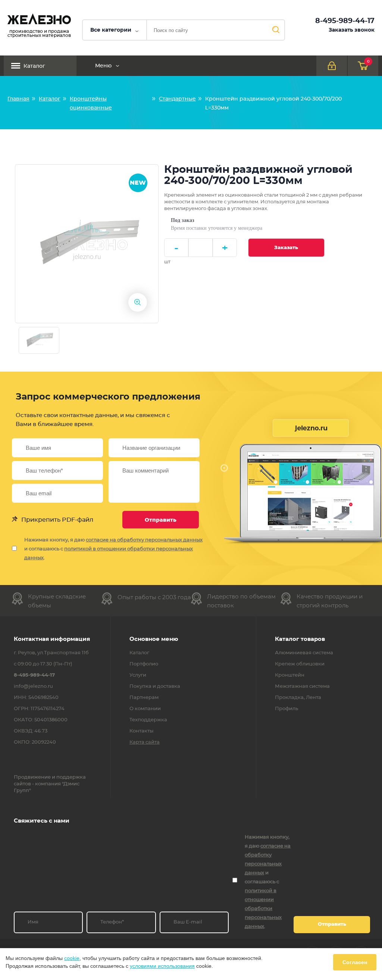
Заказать (286, 247)
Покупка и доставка (154, 687)
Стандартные (177, 99)
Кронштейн (289, 675)
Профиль (286, 709)
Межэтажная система (302, 687)
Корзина (368, 61)
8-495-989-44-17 (345, 21)
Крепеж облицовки (300, 664)
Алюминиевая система (304, 653)
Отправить (160, 520)
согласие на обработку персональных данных (144, 540)
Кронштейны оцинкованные (91, 103)
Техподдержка (148, 720)
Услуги (137, 675)
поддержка (71, 777)
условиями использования (162, 966)
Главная (18, 99)
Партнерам (144, 698)
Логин (331, 65)
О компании (145, 709)
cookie (71, 958)
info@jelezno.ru (33, 687)
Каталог (34, 66)
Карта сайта (144, 742)
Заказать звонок (352, 30)
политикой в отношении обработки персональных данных (263, 908)
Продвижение (32, 777)
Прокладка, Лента (298, 698)
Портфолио (143, 664)
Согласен (354, 962)
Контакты (141, 731)
